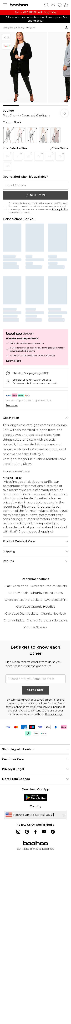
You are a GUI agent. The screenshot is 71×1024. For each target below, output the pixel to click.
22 (39, 156)
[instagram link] (18, 832)
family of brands (15, 707)
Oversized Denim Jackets (49, 586)
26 (60, 156)
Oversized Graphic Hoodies (35, 606)
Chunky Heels (18, 592)
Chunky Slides (14, 620)
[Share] (66, 28)
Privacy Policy (60, 209)
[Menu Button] (5, 5)
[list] (35, 12)
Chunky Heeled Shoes (47, 592)
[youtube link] (44, 832)
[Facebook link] (35, 832)
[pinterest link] (27, 832)
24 (49, 156)
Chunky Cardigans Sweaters (47, 620)
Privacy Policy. (53, 714)
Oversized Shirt (56, 599)
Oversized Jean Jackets (21, 613)
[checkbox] (5, 208)
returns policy (51, 383)
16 (7, 156)
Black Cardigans (16, 586)
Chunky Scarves (35, 627)
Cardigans (8, 27)
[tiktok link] (53, 832)
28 (7, 166)
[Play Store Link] (35, 797)
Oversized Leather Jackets (23, 599)
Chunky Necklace (53, 613)
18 (17, 156)
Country (35, 806)
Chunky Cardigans (25, 27)
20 (28, 156)
